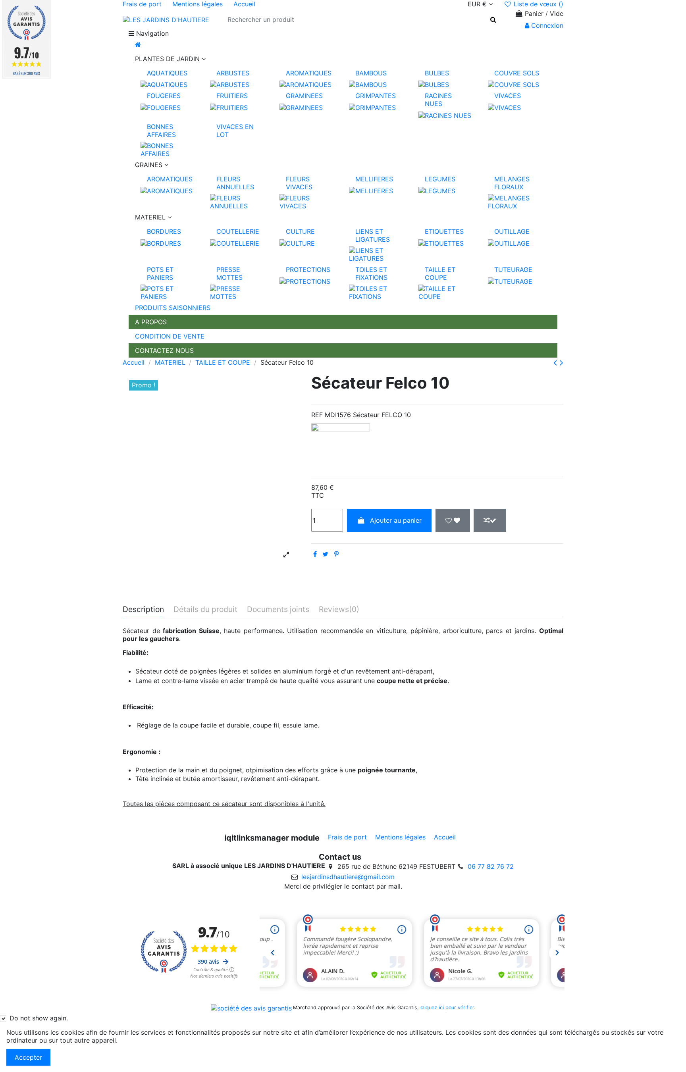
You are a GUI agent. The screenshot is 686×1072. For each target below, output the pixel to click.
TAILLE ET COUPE (440, 273)
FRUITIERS (232, 96)
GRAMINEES (304, 96)
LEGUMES (440, 179)
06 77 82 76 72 (491, 866)
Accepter (28, 1057)
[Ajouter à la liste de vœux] (452, 520)
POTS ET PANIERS (160, 273)
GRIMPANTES (375, 96)
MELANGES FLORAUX (512, 183)
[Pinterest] (336, 554)
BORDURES (164, 231)
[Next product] (561, 362)
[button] (343, 59)
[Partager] (315, 554)
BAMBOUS (371, 73)
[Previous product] (556, 362)
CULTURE (300, 231)
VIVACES (507, 96)
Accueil (244, 4)
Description (143, 609)
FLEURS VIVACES (299, 183)
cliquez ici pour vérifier (447, 1007)
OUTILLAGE (512, 231)
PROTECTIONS (308, 269)
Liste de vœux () (537, 4)
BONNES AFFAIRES (161, 131)
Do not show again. (39, 1018)
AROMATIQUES (308, 73)
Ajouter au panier (396, 520)
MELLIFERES (374, 179)
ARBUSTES (232, 73)
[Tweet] (325, 554)
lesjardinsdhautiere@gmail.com (348, 877)
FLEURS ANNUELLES (235, 183)
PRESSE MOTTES (229, 273)
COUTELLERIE (237, 231)
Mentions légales (198, 4)
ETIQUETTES (444, 231)
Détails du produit (205, 609)
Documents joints (278, 609)
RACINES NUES (438, 100)
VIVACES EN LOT (235, 131)
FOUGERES (164, 96)
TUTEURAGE (513, 269)
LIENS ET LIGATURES (372, 235)
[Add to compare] (490, 520)
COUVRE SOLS (516, 73)
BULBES (437, 73)
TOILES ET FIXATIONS (371, 273)
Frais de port (143, 4)
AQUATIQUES (167, 73)
